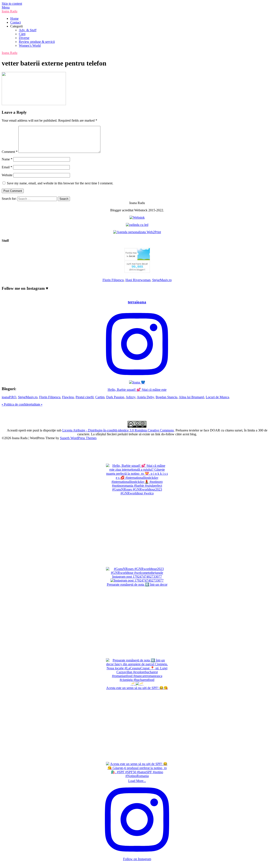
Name (7, 159)
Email (7, 167)
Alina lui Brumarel (191, 397)
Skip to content (12, 3)
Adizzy (130, 397)
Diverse (24, 38)
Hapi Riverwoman (137, 280)
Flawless (68, 397)
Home (14, 18)
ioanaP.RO (9, 397)
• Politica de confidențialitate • (22, 404)
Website (7, 175)
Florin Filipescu (113, 280)
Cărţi (22, 34)
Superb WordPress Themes (78, 438)
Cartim (99, 397)
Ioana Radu (9, 11)
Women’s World (30, 45)
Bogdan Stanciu (166, 397)
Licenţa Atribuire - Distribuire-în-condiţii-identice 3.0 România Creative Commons (118, 430)
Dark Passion (115, 397)
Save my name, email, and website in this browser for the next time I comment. (60, 183)
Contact (15, 22)
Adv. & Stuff (27, 30)
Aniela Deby (145, 397)
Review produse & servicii (37, 41)
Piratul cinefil (85, 397)
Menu (6, 7)
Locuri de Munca (217, 397)
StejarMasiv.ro (162, 280)
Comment (10, 152)
